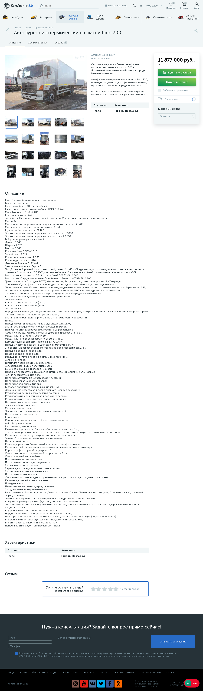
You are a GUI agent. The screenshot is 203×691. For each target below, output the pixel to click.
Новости (89, 672)
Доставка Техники (150, 672)
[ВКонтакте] (92, 684)
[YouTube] (84, 684)
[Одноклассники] (118, 684)
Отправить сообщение (173, 641)
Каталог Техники (124, 672)
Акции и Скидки (17, 672)
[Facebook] (110, 684)
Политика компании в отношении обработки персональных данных (147, 683)
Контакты (171, 672)
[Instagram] (75, 684)
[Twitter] (101, 684)
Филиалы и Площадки (44, 672)
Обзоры (104, 672)
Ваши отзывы (70, 672)
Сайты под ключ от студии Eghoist (179, 683)
